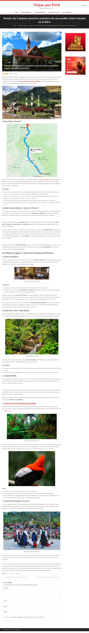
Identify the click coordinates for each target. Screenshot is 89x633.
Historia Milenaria (26, 12)
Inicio (16, 12)
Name (5, 600)
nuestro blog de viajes (44, 570)
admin (15, 62)
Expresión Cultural (54, 12)
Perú (9, 573)
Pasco (6, 60)
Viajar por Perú (46, 4)
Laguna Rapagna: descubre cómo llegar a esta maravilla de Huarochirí (48, 577)
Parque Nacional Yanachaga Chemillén (20, 403)
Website (5, 611)
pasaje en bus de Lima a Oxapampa (49, 179)
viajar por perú (18, 573)
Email (5, 606)
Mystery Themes (23, 629)
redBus (12, 573)
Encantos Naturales (40, 12)
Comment (6, 588)
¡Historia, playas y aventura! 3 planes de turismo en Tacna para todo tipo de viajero (18, 577)
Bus (6, 573)
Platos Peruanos (66, 12)
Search (83, 5)
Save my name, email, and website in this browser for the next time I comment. (25, 617)
